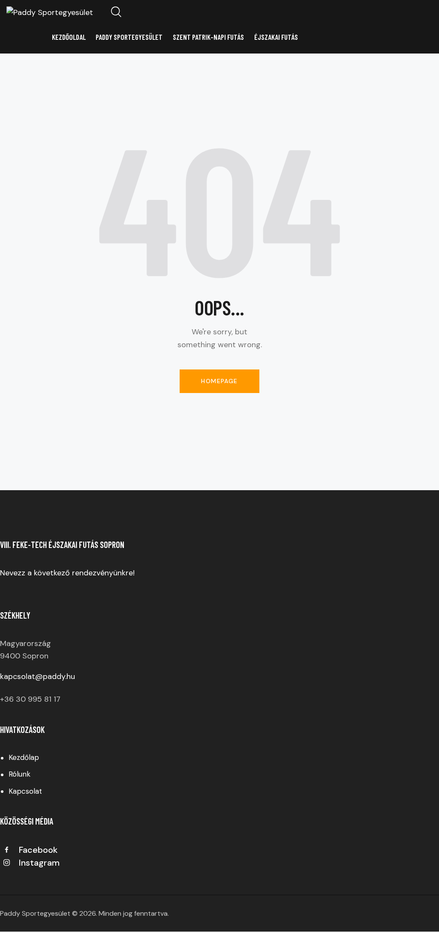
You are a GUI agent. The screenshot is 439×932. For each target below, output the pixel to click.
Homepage (219, 381)
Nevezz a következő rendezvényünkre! (68, 573)
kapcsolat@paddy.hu (37, 676)
